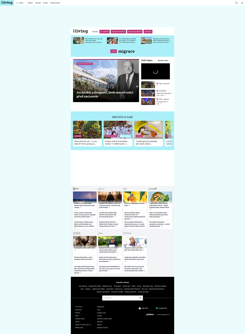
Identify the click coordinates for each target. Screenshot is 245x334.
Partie (134, 286)
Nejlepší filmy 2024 (95, 286)
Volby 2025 (109, 289)
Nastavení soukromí (102, 327)
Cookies (77, 321)
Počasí (139, 286)
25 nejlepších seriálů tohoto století (84, 248)
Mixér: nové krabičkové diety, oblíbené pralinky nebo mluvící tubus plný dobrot (158, 215)
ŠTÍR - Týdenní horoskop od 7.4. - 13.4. (162, 101)
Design (45, 3)
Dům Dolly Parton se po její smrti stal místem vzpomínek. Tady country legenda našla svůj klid (93, 41)
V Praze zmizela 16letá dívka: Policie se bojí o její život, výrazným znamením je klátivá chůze (85, 215)
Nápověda (99, 321)
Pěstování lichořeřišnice (156, 289)
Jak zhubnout (83, 286)
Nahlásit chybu (79, 327)
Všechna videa (163, 60)
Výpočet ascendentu (103, 292)
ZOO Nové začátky (160, 286)
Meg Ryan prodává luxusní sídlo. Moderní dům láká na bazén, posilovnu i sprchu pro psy (161, 41)
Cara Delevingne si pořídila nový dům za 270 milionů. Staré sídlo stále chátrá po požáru (127, 41)
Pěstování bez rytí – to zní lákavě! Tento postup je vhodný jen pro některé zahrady (85, 142)
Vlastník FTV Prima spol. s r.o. (83, 324)
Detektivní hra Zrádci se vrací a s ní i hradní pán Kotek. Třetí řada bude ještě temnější (109, 205)
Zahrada (38, 3)
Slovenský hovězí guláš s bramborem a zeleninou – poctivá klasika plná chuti (159, 224)
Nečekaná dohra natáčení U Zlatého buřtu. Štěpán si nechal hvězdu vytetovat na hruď (108, 224)
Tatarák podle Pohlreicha (132, 289)
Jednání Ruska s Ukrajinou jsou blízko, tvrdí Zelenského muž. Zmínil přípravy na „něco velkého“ (84, 224)
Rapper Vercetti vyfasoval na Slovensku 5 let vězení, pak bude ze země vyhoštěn (110, 259)
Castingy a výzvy (101, 313)
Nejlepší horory (107, 286)
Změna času (126, 286)
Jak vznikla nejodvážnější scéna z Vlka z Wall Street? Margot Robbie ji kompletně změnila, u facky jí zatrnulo (84, 269)
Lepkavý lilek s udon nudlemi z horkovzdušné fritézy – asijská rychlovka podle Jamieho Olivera (159, 205)
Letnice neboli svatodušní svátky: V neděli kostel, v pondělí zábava (116, 142)
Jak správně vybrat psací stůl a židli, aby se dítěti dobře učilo (133, 249)
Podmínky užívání (80, 318)
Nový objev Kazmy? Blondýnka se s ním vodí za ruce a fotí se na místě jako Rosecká (109, 268)
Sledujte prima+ (55, 3)
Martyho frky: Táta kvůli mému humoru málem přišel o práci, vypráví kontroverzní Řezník (108, 250)
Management (100, 306)
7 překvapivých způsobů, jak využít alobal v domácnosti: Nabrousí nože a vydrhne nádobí (146, 142)
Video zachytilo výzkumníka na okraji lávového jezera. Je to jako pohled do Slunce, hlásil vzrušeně (134, 224)
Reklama (77, 313)
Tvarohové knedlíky (117, 292)
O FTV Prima (78, 306)
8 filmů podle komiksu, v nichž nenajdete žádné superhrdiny (83, 258)
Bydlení (30, 3)
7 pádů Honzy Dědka (98, 289)
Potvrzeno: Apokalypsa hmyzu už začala (134, 204)
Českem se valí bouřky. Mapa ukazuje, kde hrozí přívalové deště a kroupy (84, 205)
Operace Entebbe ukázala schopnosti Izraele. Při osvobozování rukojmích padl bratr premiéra (134, 216)
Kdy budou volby (148, 286)
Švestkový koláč (143, 292)
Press (98, 310)
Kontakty (99, 315)
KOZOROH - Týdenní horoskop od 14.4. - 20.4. (163, 93)
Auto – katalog (85, 289)
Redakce (99, 324)
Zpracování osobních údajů (104, 318)
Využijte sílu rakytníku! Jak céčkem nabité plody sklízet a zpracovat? (135, 258)
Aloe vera (145, 289)
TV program (117, 286)
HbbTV (77, 315)
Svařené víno (119, 289)
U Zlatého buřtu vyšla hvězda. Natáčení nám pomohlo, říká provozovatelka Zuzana (108, 215)
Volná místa (78, 310)
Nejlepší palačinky (130, 292)
